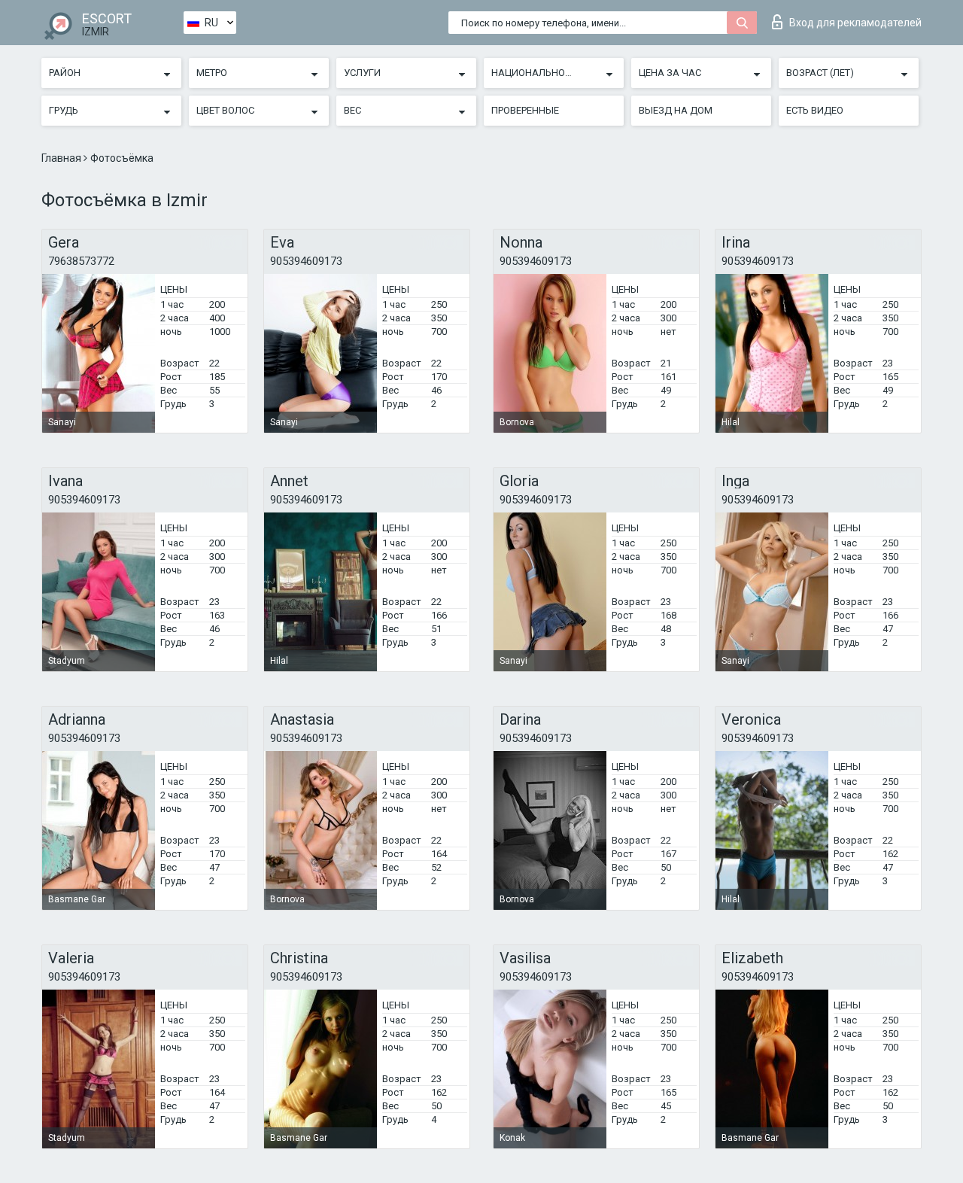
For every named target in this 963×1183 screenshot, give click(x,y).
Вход (855, 23)
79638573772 (81, 261)
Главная (62, 158)
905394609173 (306, 261)
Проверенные (525, 110)
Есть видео (814, 110)
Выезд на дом (675, 110)
